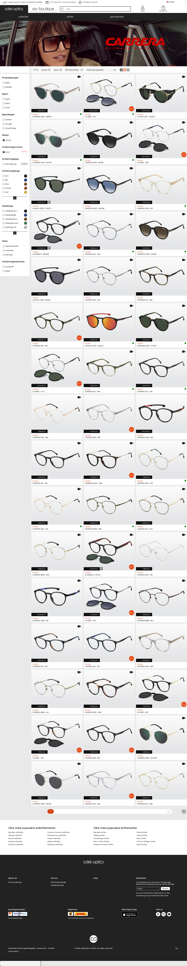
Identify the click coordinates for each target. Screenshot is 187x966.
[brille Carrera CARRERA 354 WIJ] (109, 275)
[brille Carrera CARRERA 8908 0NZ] (56, 550)
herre (7, 103)
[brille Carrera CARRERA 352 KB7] (109, 779)
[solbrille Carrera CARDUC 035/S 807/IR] (56, 275)
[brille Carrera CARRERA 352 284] (56, 458)
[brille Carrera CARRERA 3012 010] (161, 550)
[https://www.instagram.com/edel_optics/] (163, 914)
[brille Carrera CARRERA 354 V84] (109, 229)
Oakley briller (99, 835)
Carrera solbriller (15, 841)
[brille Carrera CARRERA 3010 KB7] (161, 641)
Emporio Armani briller (103, 844)
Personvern (42, 948)
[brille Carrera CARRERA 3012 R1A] (56, 412)
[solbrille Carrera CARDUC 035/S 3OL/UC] (56, 183)
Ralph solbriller (53, 841)
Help (96, 878)
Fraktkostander (57, 885)
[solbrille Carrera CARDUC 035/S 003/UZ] (109, 321)
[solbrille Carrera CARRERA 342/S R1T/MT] (56, 137)
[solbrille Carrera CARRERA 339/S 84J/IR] (56, 779)
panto (7, 152)
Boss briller (141, 838)
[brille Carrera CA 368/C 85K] (161, 137)
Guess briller (142, 835)
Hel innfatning (10, 164)
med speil (9, 255)
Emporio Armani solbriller (58, 832)
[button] (14, 9)
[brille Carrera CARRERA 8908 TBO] (109, 504)
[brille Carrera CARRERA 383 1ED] (56, 321)
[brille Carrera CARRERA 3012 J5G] (56, 504)
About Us (12, 878)
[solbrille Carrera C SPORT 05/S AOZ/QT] (161, 92)
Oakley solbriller (15, 835)
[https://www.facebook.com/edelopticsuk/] (158, 914)
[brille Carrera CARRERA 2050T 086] (109, 458)
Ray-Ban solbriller (15, 832)
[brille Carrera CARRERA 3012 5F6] (161, 458)
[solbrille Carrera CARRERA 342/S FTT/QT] (161, 321)
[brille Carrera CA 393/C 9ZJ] (109, 596)
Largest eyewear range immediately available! (25, 2)
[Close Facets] (15, 70)
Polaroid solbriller (15, 844)
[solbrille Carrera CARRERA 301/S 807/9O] (109, 137)
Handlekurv (163, 11)
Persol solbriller (14, 838)
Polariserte (9, 250)
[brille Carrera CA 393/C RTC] (56, 733)
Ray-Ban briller (100, 832)
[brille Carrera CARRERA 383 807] (109, 733)
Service (54, 878)
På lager (8, 124)
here (166, 895)
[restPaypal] (23, 914)
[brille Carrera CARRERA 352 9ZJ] (109, 641)
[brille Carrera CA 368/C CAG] (56, 367)
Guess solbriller (54, 838)
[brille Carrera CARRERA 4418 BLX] (161, 412)
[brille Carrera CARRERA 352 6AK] (109, 367)
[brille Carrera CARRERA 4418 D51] (56, 596)
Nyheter (8, 120)
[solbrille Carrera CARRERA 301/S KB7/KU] (56, 92)
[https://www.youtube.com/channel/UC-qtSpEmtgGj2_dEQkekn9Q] (169, 914)
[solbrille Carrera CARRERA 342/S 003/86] (161, 229)
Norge (171, 2)
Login (143, 11)
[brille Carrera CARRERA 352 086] (161, 275)
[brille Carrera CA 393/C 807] (161, 687)
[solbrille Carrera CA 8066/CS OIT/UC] (109, 550)
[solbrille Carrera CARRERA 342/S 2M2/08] (109, 183)
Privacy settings (15, 882)
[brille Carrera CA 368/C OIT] (109, 92)
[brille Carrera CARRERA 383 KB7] (109, 412)
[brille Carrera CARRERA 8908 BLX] (161, 596)
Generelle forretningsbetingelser (22, 948)
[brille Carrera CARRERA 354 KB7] (161, 779)
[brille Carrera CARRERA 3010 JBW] (109, 687)
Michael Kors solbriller (56, 835)
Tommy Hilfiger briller (146, 841)
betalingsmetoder (58, 882)
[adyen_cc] (10, 914)
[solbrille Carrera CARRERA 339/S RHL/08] (161, 733)
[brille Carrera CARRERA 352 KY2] (56, 641)
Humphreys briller (101, 838)
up (176, 948)
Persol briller (142, 832)
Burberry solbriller (55, 844)
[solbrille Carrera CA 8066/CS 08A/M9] (56, 229)
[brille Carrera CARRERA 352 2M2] (161, 367)
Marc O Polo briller (101, 841)
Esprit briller (142, 844)
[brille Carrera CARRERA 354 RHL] (161, 504)
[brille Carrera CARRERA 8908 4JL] (56, 687)
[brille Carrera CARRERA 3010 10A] (161, 183)
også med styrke (11, 246)
